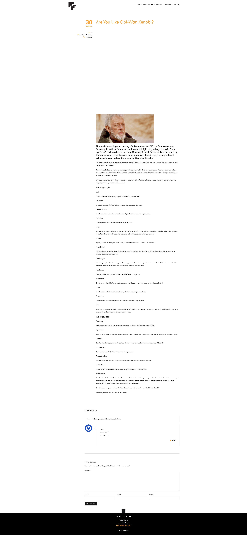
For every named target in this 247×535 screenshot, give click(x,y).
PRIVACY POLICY (125, 525)
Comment (88, 470)
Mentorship (89, 35)
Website (151, 494)
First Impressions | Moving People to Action (107, 419)
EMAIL (118, 525)
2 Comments (89, 37)
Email (119, 494)
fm (91, 32)
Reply (174, 440)
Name (86, 494)
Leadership (83, 35)
